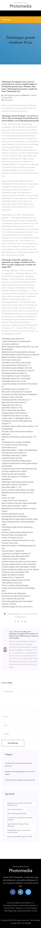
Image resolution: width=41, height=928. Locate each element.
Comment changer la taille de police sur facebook (20, 355)
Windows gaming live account (13, 514)
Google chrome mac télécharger (14, 593)
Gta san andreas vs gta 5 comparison (16, 376)
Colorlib (28, 923)
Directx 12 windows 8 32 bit (12, 538)
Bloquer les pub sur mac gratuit (13, 474)
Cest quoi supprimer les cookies (14, 471)
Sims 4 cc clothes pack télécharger (15, 585)
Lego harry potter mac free (12, 458)
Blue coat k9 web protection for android (17, 392)
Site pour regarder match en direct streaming (19, 564)
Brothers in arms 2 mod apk (12, 397)
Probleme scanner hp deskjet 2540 (15, 572)
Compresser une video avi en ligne (15, 416)
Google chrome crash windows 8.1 (15, 500)
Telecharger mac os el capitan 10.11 (15, 389)
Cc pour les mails (8, 498)
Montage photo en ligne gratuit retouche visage (20, 519)
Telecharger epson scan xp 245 (14, 381)
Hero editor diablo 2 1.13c (11, 487)
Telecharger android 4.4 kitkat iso (14, 373)
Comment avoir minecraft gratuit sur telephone (19, 394)
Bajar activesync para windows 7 (14, 402)
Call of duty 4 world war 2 (11, 360)
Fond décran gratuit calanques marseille (17, 368)
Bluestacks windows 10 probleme (15, 485)
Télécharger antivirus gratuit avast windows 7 (20, 905)
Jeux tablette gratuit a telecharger (14, 516)
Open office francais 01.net (12, 408)
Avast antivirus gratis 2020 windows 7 (16, 596)
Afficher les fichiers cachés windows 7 (16, 357)
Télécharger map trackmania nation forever (20, 911)
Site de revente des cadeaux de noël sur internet (20, 569)
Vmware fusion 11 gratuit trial (13, 551)
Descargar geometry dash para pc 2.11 (16, 365)
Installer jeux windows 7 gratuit (13, 559)
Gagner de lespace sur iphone (13, 575)
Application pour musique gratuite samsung (18, 352)
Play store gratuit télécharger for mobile (19, 836)
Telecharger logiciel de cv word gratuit (16, 378)
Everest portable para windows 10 (20, 903)
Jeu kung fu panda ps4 (10, 344)
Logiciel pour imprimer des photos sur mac (18, 540)
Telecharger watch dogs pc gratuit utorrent (18, 482)
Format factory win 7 (9, 447)
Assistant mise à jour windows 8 (14, 453)
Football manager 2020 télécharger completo (19, 567)
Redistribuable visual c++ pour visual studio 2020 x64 (18, 831)
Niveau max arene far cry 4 (12, 405)
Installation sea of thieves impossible (16, 363)
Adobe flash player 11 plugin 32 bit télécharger (19, 450)
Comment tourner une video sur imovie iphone (19, 561)
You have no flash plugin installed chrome (17, 532)
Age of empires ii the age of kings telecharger (19, 503)
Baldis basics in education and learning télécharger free (19, 804)
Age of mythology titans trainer (17, 813)
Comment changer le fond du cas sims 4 (17, 607)
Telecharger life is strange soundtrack (16, 442)
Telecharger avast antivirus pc (13, 339)
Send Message (13, 743)
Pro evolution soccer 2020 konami (15, 445)
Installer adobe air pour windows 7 (15, 413)
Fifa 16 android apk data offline (13, 410)
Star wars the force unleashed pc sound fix (18, 370)
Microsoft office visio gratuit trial (14, 535)
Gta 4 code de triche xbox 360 (13, 599)
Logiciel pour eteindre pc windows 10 (16, 554)
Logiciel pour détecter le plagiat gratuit (16, 461)
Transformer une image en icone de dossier (20, 780)
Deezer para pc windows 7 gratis (14, 506)
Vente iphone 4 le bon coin (12, 583)
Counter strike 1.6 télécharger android (16, 418)
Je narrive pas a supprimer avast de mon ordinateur (20, 819)
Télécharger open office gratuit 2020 (15, 556)
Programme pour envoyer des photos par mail (19, 469)
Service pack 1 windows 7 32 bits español (20, 908)
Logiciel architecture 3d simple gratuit (16, 341)
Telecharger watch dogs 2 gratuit (14, 455)
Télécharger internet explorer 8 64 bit (16, 580)
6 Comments (8, 100)
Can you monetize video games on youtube (18, 490)
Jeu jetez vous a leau (10, 543)
